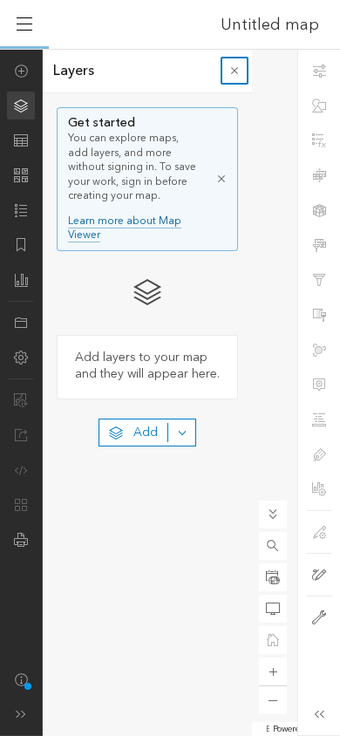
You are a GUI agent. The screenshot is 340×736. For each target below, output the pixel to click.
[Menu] (24, 24)
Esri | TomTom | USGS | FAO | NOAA (267, 729)
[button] (273, 546)
